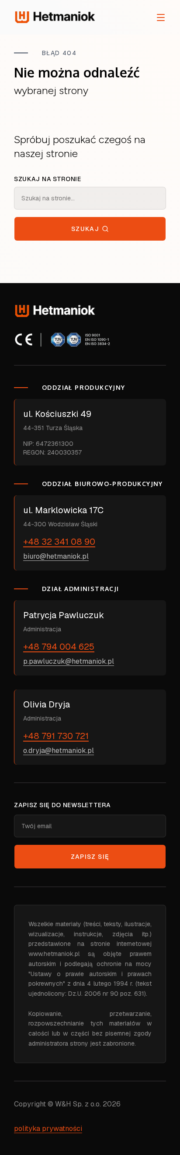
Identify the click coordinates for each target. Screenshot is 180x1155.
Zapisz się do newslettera (62, 805)
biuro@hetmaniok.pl (56, 556)
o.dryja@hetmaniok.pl (58, 750)
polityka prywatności (48, 1128)
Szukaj (85, 229)
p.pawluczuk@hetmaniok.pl (68, 661)
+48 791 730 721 (56, 736)
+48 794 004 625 (58, 646)
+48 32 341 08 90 (59, 541)
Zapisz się (90, 857)
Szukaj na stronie (47, 179)
